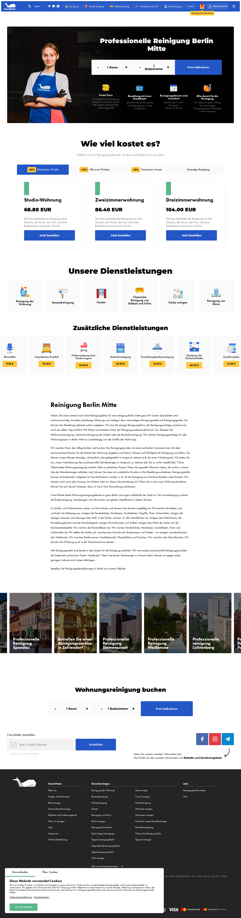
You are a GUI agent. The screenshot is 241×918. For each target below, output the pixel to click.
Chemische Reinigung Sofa (148, 833)
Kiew (188, 876)
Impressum (53, 833)
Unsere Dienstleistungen (59, 808)
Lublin (172, 876)
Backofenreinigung (144, 827)
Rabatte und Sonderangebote (62, 815)
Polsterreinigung (99, 802)
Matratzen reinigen (144, 815)
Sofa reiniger (141, 790)
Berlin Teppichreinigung (103, 833)
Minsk (206, 876)
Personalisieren (41, 897)
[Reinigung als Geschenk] (202, 6)
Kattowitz (164, 876)
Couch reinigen (142, 796)
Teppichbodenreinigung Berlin (106, 845)
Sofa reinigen (98, 858)
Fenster (95, 808)
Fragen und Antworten (58, 796)
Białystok (181, 876)
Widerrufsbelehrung (57, 839)
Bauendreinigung (100, 796)
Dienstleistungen (101, 783)
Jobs (50, 827)
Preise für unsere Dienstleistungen (151, 821)
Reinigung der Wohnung (103, 790)
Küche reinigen (98, 821)
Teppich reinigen (143, 839)
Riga (200, 876)
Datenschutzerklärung (21, 897)
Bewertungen (54, 802)
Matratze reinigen (144, 808)
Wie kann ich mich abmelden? (24, 753)
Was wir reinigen (56, 821)
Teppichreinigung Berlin (103, 852)
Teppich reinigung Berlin (103, 839)
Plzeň (224, 876)
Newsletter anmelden (21, 735)
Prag (212, 876)
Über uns (52, 790)
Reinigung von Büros (101, 815)
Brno (218, 876)
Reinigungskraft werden (194, 790)
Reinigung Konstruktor (102, 827)
